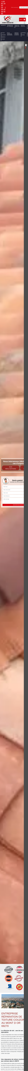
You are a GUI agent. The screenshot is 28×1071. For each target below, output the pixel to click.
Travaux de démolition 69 (16, 26)
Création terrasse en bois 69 (16, 33)
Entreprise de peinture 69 (23, 34)
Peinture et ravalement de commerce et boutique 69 (3, 36)
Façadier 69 (3, 25)
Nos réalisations (10, 468)
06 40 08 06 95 (3, 12)
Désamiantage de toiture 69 (10, 26)
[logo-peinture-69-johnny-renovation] (7, 19)
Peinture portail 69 (23, 26)
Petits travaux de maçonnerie (9, 33)
